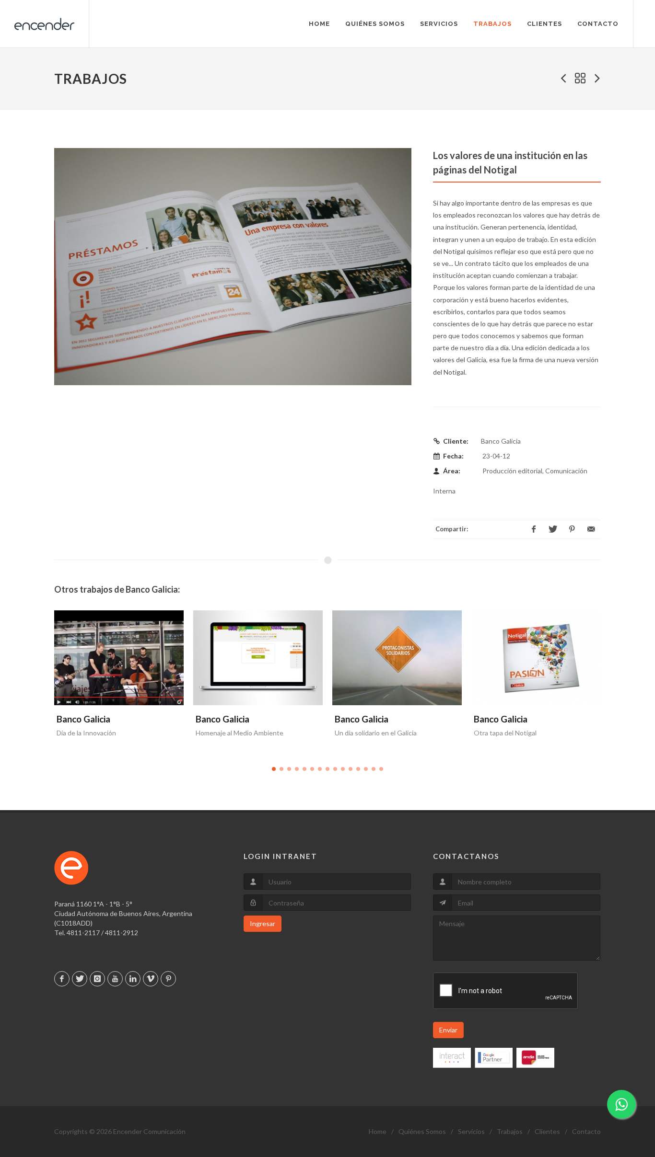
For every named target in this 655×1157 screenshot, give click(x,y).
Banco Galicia (83, 718)
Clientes (547, 1131)
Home (377, 1131)
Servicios (471, 1131)
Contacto (586, 1131)
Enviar (448, 1030)
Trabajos (510, 1131)
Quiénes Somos (422, 1131)
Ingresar (262, 923)
